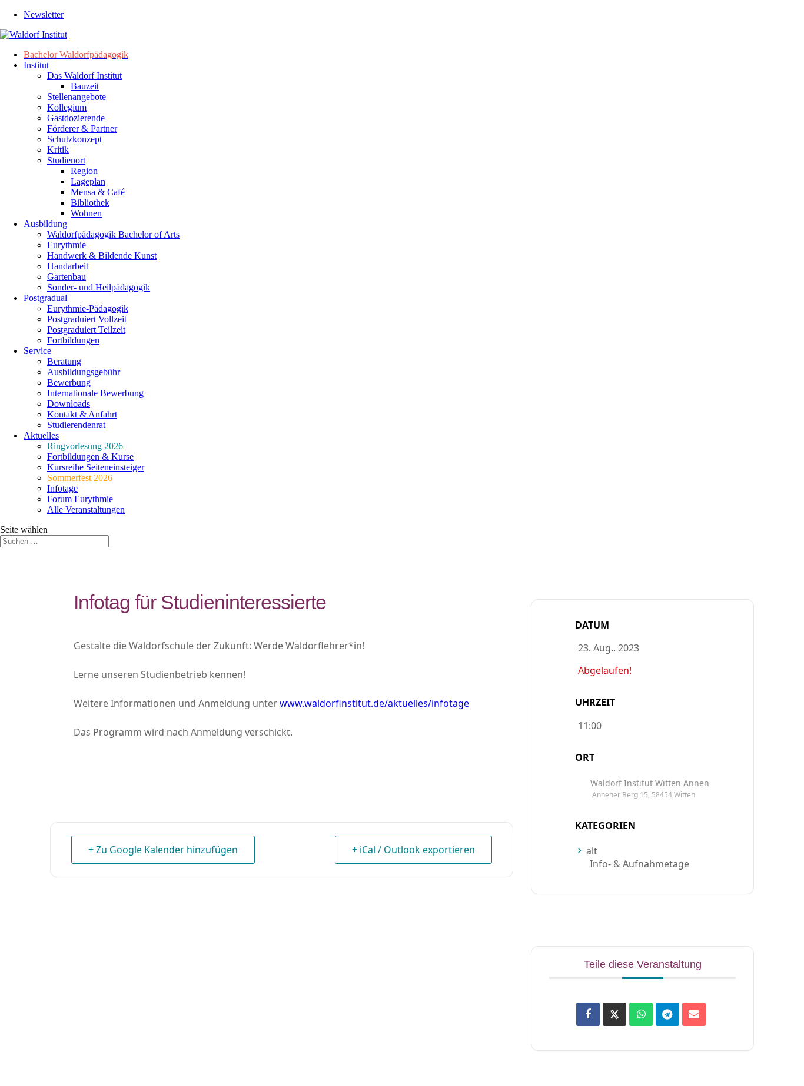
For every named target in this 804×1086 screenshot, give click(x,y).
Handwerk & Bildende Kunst (102, 255)
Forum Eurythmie (80, 499)
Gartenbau (66, 277)
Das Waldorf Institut (84, 76)
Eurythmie (66, 245)
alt (591, 850)
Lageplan (88, 181)
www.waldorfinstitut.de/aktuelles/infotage (374, 703)
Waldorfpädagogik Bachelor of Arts (113, 234)
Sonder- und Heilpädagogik (98, 287)
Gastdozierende (76, 118)
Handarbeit (67, 266)
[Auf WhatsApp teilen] (641, 1014)
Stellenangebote (76, 97)
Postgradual (45, 298)
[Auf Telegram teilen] (667, 1014)
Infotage (62, 488)
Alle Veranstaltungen (86, 509)
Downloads (68, 404)
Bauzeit (85, 86)
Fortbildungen (73, 340)
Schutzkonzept (74, 139)
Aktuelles (41, 435)
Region (84, 171)
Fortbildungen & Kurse (90, 457)
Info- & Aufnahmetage (639, 863)
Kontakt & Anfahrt (82, 414)
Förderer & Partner (82, 128)
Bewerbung (69, 382)
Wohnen (86, 213)
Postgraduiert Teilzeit (86, 330)
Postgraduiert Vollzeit (87, 319)
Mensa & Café (98, 192)
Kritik (58, 150)
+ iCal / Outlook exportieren (413, 849)
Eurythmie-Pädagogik (87, 308)
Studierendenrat (76, 425)
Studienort (66, 160)
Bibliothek (90, 203)
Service (37, 351)
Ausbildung (45, 224)
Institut (36, 65)
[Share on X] (614, 1014)
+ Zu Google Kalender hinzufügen (163, 849)
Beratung (64, 361)
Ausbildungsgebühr (83, 372)
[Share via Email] (694, 1014)
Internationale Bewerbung (95, 393)
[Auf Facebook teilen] (588, 1014)
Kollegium (67, 107)
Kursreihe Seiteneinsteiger (95, 467)
